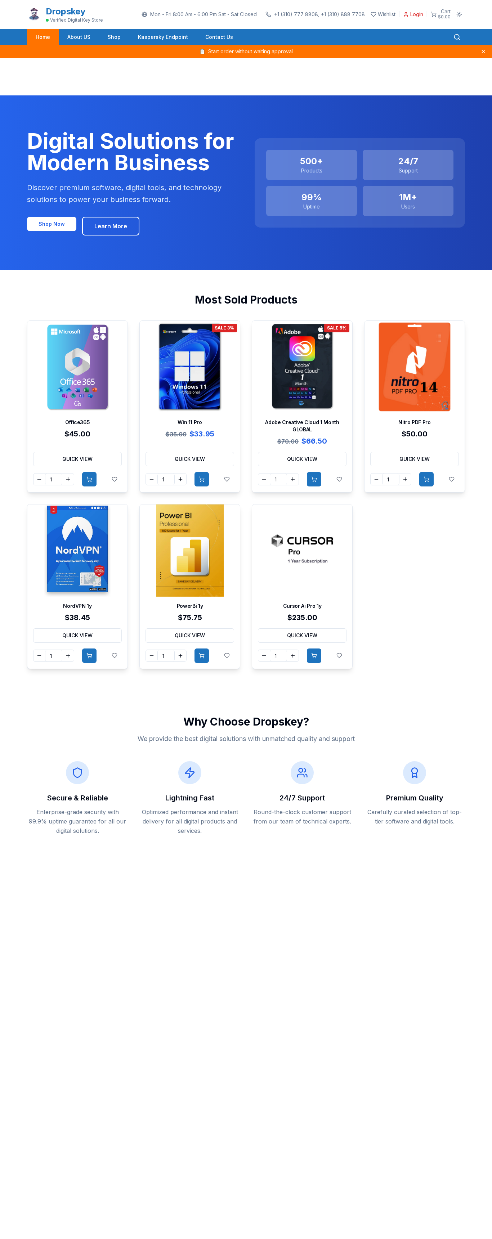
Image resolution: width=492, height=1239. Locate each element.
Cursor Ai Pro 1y (302, 606)
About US (78, 37)
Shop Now (52, 224)
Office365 (77, 422)
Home (43, 37)
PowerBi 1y (190, 606)
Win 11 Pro (190, 422)
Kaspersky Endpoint (163, 37)
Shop (114, 37)
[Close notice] (483, 51)
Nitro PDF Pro (414, 422)
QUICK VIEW (77, 459)
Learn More (110, 226)
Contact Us (219, 37)
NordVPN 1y (77, 606)
